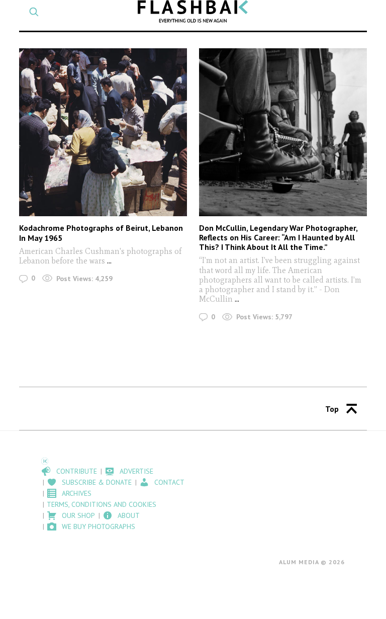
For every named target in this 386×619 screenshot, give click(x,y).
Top (332, 409)
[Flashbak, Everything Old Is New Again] (193, 11)
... (109, 261)
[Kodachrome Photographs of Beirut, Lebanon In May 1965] (102, 132)
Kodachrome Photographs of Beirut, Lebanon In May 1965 (101, 232)
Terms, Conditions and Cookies (101, 504)
